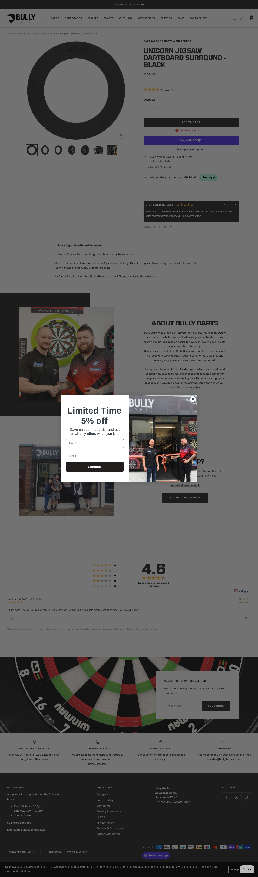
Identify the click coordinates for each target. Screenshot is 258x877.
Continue (95, 467)
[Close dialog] (193, 399)
